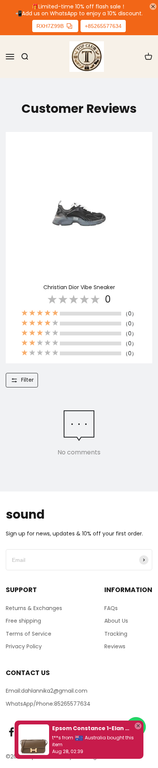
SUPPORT (21, 589)
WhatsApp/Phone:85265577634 (48, 704)
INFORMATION (128, 589)
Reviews (114, 646)
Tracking (115, 634)
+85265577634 (103, 26)
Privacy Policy (24, 646)
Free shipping (23, 621)
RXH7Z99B (50, 26)
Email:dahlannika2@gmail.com (46, 691)
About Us (116, 621)
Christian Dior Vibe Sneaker (79, 287)
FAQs (111, 608)
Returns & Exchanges (34, 608)
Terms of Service (28, 634)
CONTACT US (28, 672)
